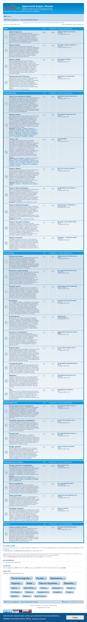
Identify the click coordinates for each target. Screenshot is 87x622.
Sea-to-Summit (48, 583)
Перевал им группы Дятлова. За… (68, 495)
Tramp (68, 592)
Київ (29, 583)
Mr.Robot (60, 33)
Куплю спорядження (16, 483)
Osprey (15, 583)
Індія (21, 159)
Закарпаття (42, 592)
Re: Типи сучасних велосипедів (67, 300)
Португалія (18, 133)
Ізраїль (16, 159)
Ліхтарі (17, 479)
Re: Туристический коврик (65, 483)
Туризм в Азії (13, 139)
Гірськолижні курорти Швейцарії (67, 286)
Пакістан (29, 163)
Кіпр (37, 160)
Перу (32, 219)
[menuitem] (7, 16)
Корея (12, 161)
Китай (32, 160)
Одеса (14, 588)
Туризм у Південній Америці (18, 205)
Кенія (32, 182)
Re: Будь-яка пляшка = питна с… (67, 405)
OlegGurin (60, 238)
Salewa (28, 592)
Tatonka (68, 583)
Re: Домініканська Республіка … (67, 187)
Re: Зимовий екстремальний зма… (68, 363)
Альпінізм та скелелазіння (18, 332)
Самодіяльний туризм (10, 402)
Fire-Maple (15, 592)
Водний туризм (14, 348)
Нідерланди (18, 132)
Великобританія (20, 129)
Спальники (28, 478)
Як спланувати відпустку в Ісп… (67, 114)
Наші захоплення (9, 253)
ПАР (11, 185)
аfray (59, 391)
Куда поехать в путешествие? (66, 76)
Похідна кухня (14, 433)
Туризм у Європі (14, 114)
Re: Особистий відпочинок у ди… (67, 270)
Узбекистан (26, 164)
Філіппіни (33, 164)
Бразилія (27, 219)
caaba (59, 447)
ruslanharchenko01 (63, 317)
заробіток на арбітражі (54, 22)
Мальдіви (29, 161)
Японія (18, 165)
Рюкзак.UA (7, 524)
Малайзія (22, 161)
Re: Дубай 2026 (62, 138)
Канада (19, 202)
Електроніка (28, 479)
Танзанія (24, 183)
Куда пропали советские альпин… (68, 332)
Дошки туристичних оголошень (13, 462)
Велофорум (13, 301)
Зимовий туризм (14, 286)
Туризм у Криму (14, 45)
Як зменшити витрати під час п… (67, 375)
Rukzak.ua (26, 541)
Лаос (17, 161)
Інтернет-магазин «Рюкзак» (18, 527)
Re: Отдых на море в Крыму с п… (67, 44)
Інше (10, 390)
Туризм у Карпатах (15, 32)
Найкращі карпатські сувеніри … (67, 31)
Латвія (27, 131)
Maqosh (60, 77)
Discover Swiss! (62, 287)
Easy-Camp (39, 596)
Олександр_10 (61, 484)
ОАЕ (23, 163)
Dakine (26, 596)
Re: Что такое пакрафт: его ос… (67, 347)
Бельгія (31, 128)
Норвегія (33, 132)
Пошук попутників (15, 495)
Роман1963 (61, 466)
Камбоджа (26, 160)
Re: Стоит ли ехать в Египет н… (67, 168)
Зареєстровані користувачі (25, 556)
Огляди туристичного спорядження (21, 406)
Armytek (56, 592)
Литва (33, 131)
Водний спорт (17, 480)
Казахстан (18, 160)
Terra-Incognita (20, 578)
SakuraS (60, 301)
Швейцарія (24, 136)
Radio (59, 140)
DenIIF (59, 189)
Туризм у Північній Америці (18, 188)
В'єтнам (35, 158)
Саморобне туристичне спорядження (22, 420)
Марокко (18, 183)
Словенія (34, 133)
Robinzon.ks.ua (25, 89)
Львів (40, 578)
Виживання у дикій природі (18, 270)
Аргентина (20, 219)
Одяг (18, 476)
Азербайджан (20, 158)
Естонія (33, 129)
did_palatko (60, 271)
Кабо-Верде (26, 182)
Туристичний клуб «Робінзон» (19, 76)
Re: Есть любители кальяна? (66, 446)
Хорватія (32, 134)
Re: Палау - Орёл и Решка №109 (67, 221)
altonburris (60, 407)
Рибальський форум (16, 256)
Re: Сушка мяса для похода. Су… (67, 433)
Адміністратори (12, 556)
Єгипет (19, 182)
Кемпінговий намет (63, 465)
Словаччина (26, 133)
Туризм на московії (15, 237)
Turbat (43, 588)
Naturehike (29, 588)
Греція (27, 129)
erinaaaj (63, 567)
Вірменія (28, 158)
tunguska (60, 496)
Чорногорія (17, 136)
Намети (21, 478)
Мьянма (12, 163)
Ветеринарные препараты (65, 389)
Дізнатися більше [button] (39, 619)
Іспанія (17, 131)
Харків (70, 588)
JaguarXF (60, 46)
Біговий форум (14, 316)
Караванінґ (13, 375)
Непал (18, 163)
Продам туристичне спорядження (20, 465)
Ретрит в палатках (63, 508)
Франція (25, 134)
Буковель (56, 578)
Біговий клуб (61, 316)
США (35, 202)
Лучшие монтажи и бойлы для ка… (68, 256)
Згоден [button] (75, 617)
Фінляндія (18, 134)
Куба (24, 202)
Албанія (25, 128)
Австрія (19, 128)
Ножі (22, 479)
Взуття (23, 476)
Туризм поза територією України (20, 96)
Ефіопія (36, 183)
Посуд (35, 478)
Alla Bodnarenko (62, 206)
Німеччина (26, 132)
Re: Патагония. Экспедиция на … (67, 204)
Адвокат (60, 97)
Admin (59, 333)
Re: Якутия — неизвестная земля (67, 237)
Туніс (30, 183)
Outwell (14, 596)
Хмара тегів (7, 571)
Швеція (31, 136)
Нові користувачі (38, 556)
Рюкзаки (29, 476)
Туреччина (18, 164)
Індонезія (26, 159)
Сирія (34, 163)
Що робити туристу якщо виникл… (68, 96)
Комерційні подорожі (16, 508)
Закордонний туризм (10, 93)
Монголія (36, 161)
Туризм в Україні (14, 59)
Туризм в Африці (15, 168)
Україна (6, 28)
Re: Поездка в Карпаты (64, 59)
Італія (22, 131)
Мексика (29, 202)
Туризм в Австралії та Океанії (19, 222)
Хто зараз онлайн (9, 545)
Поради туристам (15, 446)
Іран (32, 159)
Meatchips (60, 434)
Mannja (59, 257)
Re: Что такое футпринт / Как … (67, 420)
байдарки (56, 588)
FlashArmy (60, 60)
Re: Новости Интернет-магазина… (67, 527)
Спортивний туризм (16, 363)
